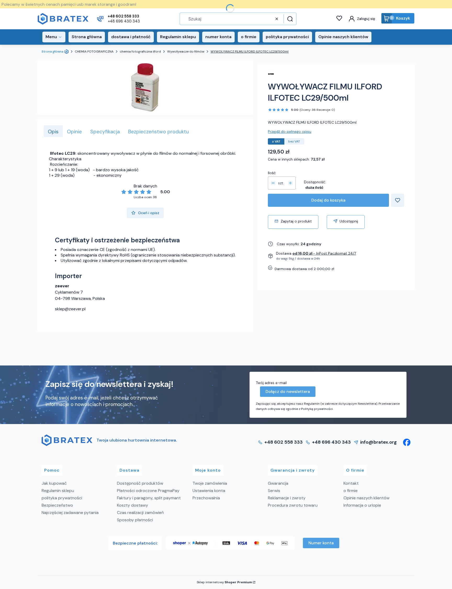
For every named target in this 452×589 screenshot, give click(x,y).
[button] (289, 19)
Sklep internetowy (224, 582)
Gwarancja (278, 483)
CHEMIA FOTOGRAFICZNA (94, 51)
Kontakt (351, 483)
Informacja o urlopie (362, 505)
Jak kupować (54, 483)
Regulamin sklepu (58, 490)
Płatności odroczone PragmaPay (148, 490)
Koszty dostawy (132, 505)
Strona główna (52, 51)
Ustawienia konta (209, 490)
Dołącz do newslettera (287, 391)
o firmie (350, 490)
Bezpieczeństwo (57, 505)
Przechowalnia (206, 498)
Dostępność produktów (140, 483)
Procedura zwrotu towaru (293, 505)
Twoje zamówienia (210, 483)
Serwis (274, 490)
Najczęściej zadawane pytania (70, 512)
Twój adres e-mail (271, 382)
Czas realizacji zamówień (140, 512)
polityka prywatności (62, 498)
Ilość (272, 172)
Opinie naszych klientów (366, 498)
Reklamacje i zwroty (287, 498)
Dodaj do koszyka (328, 200)
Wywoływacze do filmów (185, 51)
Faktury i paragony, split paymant (149, 498)
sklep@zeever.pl (70, 309)
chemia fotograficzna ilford (140, 51)
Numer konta (321, 543)
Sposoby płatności (135, 520)
